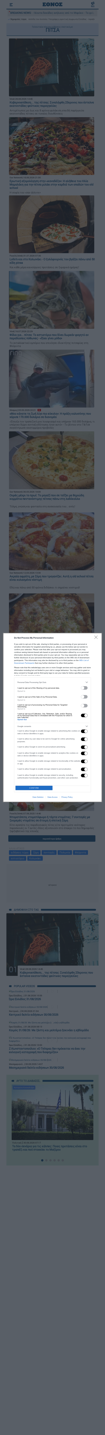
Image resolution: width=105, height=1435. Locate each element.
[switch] (84, 688)
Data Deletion (38, 797)
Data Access (52, 797)
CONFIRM (34, 788)
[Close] (96, 638)
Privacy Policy (67, 797)
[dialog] (52, 717)
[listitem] (52, 682)
